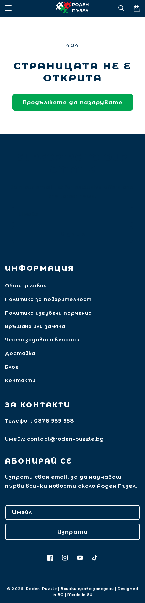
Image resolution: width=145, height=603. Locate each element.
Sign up (72, 234)
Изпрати (72, 532)
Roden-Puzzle (41, 588)
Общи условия (26, 286)
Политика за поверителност (48, 299)
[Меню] (8, 8)
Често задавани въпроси (42, 340)
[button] (121, 8)
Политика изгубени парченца (48, 313)
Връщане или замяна (35, 326)
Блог (12, 367)
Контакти (20, 380)
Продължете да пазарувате (73, 102)
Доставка (20, 353)
